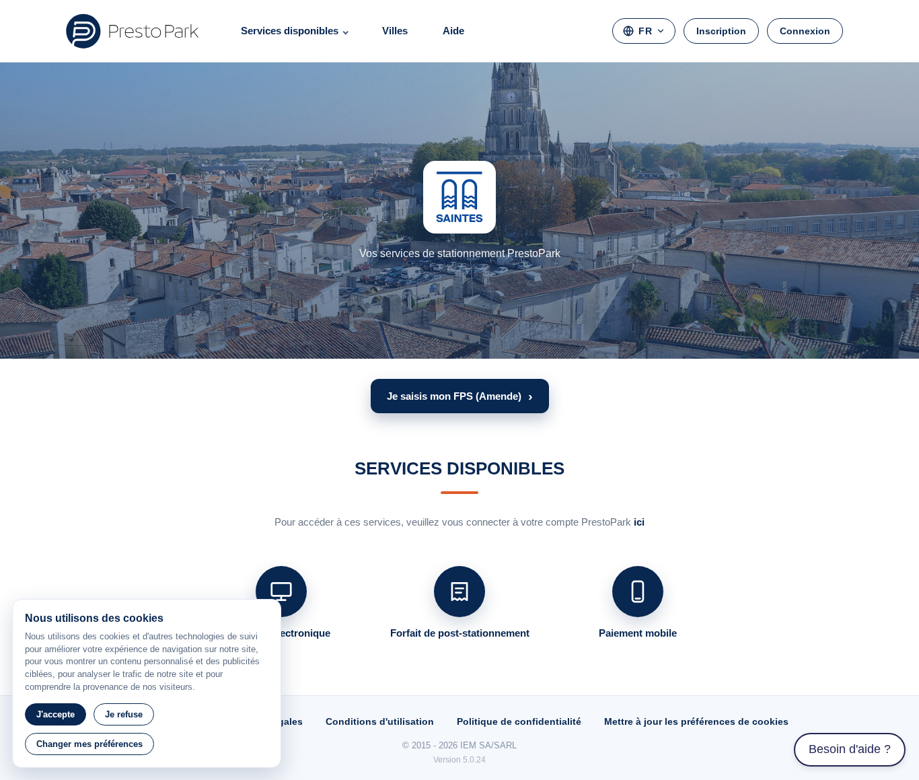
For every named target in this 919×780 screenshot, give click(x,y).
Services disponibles (289, 30)
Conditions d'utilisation (380, 721)
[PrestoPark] (132, 30)
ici (639, 522)
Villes (395, 30)
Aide (453, 30)
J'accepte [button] (55, 714)
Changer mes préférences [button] (89, 744)
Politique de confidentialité (519, 721)
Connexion (805, 31)
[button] (460, 396)
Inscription (721, 31)
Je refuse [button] (124, 714)
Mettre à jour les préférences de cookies (696, 721)
